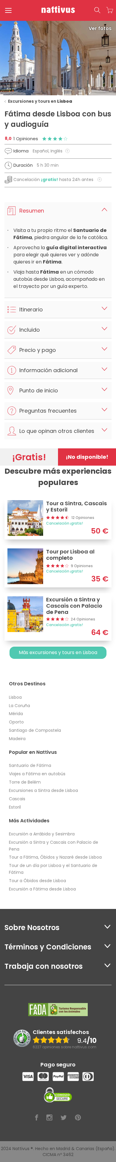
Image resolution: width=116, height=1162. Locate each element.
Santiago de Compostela (35, 730)
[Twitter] (64, 1117)
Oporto (16, 722)
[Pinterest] (78, 1117)
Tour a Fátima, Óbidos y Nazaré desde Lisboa (55, 857)
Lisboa (15, 697)
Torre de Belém (25, 782)
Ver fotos (100, 28)
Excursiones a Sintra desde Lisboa (43, 790)
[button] (97, 10)
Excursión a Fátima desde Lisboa (42, 889)
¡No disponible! (87, 457)
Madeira (17, 739)
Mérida (16, 714)
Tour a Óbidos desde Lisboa (37, 881)
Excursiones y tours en (40, 101)
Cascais (17, 799)
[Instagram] (49, 1117)
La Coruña (19, 706)
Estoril (15, 807)
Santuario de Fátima (30, 765)
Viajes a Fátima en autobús (37, 774)
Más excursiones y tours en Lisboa (58, 652)
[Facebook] (36, 1117)
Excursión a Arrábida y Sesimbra (42, 834)
